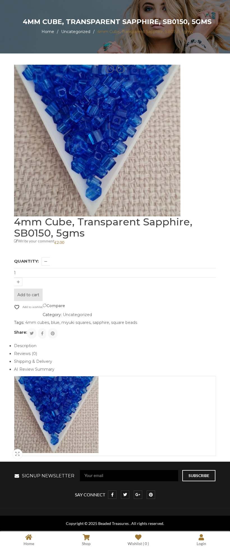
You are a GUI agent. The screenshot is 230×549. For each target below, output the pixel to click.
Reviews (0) (25, 353)
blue (55, 322)
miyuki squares (76, 322)
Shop (86, 543)
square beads (124, 322)
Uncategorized (75, 31)
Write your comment (36, 241)
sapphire (101, 322)
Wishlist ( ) (138, 543)
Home (48, 31)
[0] (98, 11)
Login (201, 543)
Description (25, 345)
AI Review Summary (34, 369)
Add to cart (28, 294)
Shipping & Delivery (33, 361)
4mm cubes (37, 322)
